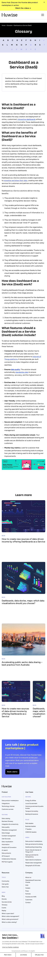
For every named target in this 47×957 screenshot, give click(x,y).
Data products (6, 853)
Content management (9, 836)
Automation (5, 844)
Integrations (6, 803)
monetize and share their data (15, 180)
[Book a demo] (23, 758)
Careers (27, 888)
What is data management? (10, 916)
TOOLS (4, 877)
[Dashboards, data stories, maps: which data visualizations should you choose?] (23, 590)
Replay (4, 910)
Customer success (7, 809)
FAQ (26, 885)
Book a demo (12, 772)
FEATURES (5, 814)
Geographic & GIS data (32, 865)
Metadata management (9, 830)
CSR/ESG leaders (30, 832)
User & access (6, 838)
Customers (28, 899)
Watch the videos (22, 8)
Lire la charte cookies (10, 947)
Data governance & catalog (34, 844)
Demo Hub (5, 887)
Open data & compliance (33, 860)
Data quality (6, 827)
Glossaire (9, 25)
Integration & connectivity (10, 824)
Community (5, 881)
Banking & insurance (31, 814)
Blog (3, 896)
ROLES (27, 819)
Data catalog (6, 818)
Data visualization (7, 841)
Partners (28, 894)
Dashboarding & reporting (33, 847)
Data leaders (29, 823)
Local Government (31, 803)
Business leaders (30, 826)
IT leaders (28, 829)
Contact (28, 902)
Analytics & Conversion (9, 847)
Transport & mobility (31, 811)
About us (28, 877)
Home (3, 25)
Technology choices (8, 806)
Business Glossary (7, 821)
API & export (6, 856)
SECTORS (28, 797)
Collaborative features (9, 859)
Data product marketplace (10, 800)
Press (27, 891)
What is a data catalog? (9, 922)
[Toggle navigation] (42, 15)
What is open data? (8, 913)
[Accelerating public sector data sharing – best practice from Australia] (23, 651)
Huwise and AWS (30, 897)
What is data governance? (10, 919)
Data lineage (6, 833)
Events (4, 908)
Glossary (4, 905)
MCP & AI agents (7, 862)
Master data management (33, 863)
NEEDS (27, 837)
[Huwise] (9, 15)
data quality (15, 369)
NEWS (3, 892)
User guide (5, 884)
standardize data (21, 372)
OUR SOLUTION (6, 797)
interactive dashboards (26, 119)
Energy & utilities (30, 800)
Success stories (7, 902)
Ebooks (4, 899)
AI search (5, 850)
